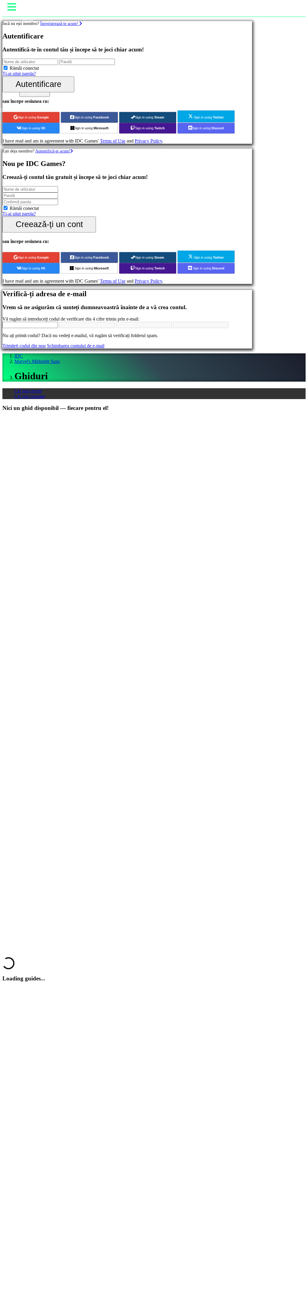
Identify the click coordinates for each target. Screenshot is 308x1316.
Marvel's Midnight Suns (37, 361)
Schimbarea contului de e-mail (75, 345)
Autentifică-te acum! (52, 151)
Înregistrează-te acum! (59, 23)
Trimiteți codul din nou (24, 345)
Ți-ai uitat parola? (19, 73)
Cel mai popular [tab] (29, 396)
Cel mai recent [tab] (28, 390)
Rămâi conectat (24, 68)
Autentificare (38, 84)
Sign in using (33, 117)
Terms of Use (112, 140)
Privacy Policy (148, 140)
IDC (18, 355)
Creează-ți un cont (49, 224)
